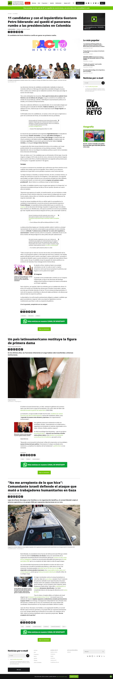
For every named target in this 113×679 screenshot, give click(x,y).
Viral (39, 3)
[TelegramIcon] (93, 3)
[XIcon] (91, 3)
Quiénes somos (54, 652)
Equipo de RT (67, 3)
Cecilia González (11, 29)
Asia (22, 626)
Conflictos (46, 626)
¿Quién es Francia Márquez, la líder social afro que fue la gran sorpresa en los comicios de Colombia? (23, 278)
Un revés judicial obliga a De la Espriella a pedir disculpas (94, 70)
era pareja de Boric (39, 433)
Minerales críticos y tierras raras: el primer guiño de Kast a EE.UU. (22, 434)
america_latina (36, 459)
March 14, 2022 (48, 128)
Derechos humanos (55, 626)
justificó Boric (57, 446)
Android (69, 652)
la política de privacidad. (93, 86)
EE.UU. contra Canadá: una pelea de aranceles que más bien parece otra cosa (94, 145)
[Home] (10, 3)
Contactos (53, 654)
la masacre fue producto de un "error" (39, 597)
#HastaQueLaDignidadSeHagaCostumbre (38, 218)
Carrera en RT (53, 660)
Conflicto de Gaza (37, 626)
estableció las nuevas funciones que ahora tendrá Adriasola (41, 414)
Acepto (91, 86)
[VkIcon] (86, 3)
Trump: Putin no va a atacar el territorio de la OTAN (93, 51)
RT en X (19, 669)
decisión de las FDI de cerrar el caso (49, 568)
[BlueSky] (96, 3)
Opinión (52, 3)
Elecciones (31, 315)
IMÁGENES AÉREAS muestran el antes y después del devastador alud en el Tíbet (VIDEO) (93, 58)
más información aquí (61, 676)
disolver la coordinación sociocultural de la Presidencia (48, 436)
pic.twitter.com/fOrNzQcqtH (52, 245)
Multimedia (58, 3)
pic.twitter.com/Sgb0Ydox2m (35, 126)
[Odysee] (92, 656)
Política (37, 315)
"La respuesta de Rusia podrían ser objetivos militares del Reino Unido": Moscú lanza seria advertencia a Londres (93, 45)
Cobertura (53, 658)
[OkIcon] (98, 3)
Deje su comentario (44, 329)
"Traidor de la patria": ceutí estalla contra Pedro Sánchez (92, 64)
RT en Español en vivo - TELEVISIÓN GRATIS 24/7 (94, 28)
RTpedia (35, 660)
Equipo (52, 656)
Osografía (88, 126)
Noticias (34, 3)
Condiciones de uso (55, 662)
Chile (22, 459)
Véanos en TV (80, 3)
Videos (35, 656)
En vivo (27, 3)
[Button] (73, 3)
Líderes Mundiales (37, 662)
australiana (49, 579)
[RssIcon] (104, 656)
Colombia (23, 315)
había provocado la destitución (47, 572)
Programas (44, 3)
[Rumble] (89, 3)
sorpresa (23, 207)
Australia (28, 626)
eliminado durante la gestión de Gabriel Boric (33, 410)
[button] (94, 19)
